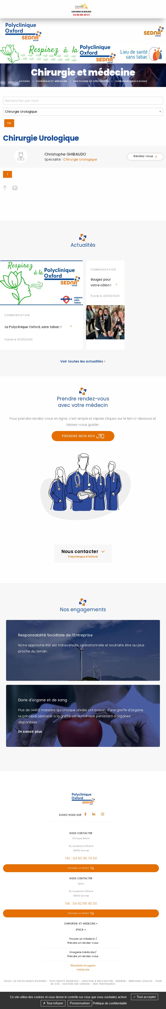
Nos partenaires (104, 983)
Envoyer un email (78, 868)
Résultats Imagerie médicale (83, 967)
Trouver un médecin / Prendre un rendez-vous (83, 941)
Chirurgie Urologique (131, 81)
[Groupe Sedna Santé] (154, 31)
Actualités (83, 245)
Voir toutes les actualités (83, 361)
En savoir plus (30, 731)
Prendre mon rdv (79, 436)
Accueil (24, 81)
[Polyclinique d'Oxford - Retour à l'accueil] (23, 31)
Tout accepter (146, 997)
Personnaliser (80, 1003)
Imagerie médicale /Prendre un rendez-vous (83, 954)
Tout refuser (54, 1003)
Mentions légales (140, 981)
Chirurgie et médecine (51, 81)
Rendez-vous (143, 157)
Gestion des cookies (76, 983)
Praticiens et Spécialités (91, 81)
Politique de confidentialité (110, 1003)
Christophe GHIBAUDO (65, 154)
